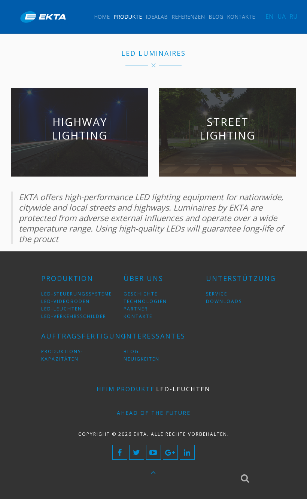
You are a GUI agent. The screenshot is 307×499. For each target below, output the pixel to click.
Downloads (224, 301)
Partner (136, 309)
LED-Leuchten (61, 309)
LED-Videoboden (65, 301)
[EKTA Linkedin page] (187, 452)
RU (293, 16)
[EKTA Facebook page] (119, 452)
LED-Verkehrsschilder (73, 316)
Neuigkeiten (141, 359)
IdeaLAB (157, 16)
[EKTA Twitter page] (136, 452)
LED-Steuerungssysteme (76, 294)
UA (281, 16)
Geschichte (141, 294)
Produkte (127, 16)
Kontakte (241, 16)
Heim (106, 389)
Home (102, 16)
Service (216, 294)
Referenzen (188, 16)
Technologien (145, 301)
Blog (216, 16)
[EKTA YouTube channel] (153, 452)
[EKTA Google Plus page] (170, 452)
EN (269, 16)
